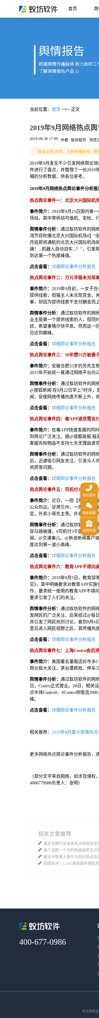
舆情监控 (38, 9)
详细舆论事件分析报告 (74, 266)
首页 (72, 8)
